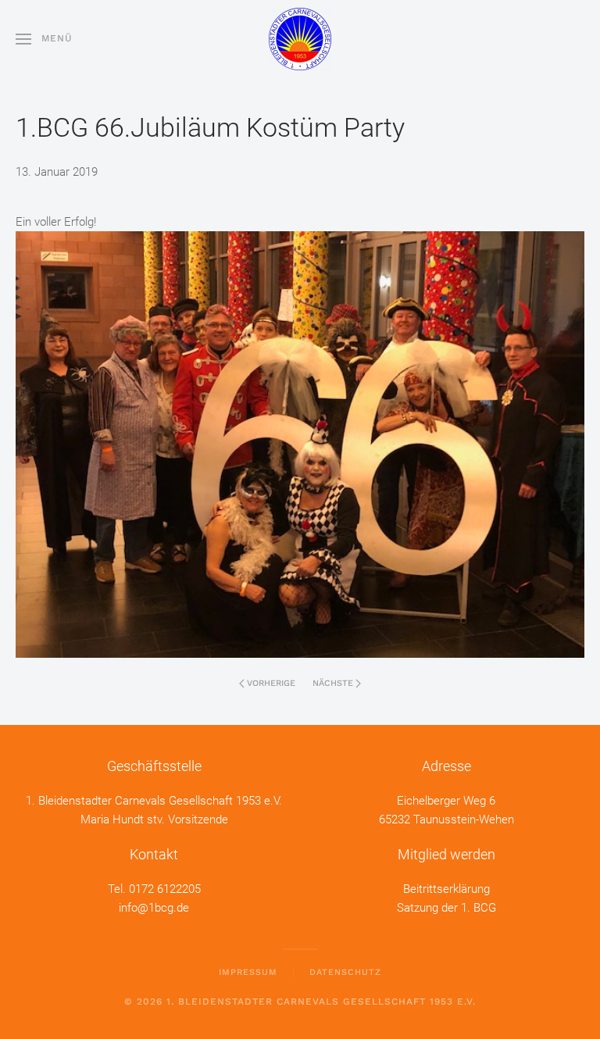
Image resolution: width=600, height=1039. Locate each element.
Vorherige (271, 683)
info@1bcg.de (154, 908)
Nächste (332, 683)
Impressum (248, 972)
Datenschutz (345, 972)
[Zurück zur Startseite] (300, 39)
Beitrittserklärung (446, 889)
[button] (44, 39)
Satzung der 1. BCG (446, 908)
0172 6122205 (165, 889)
